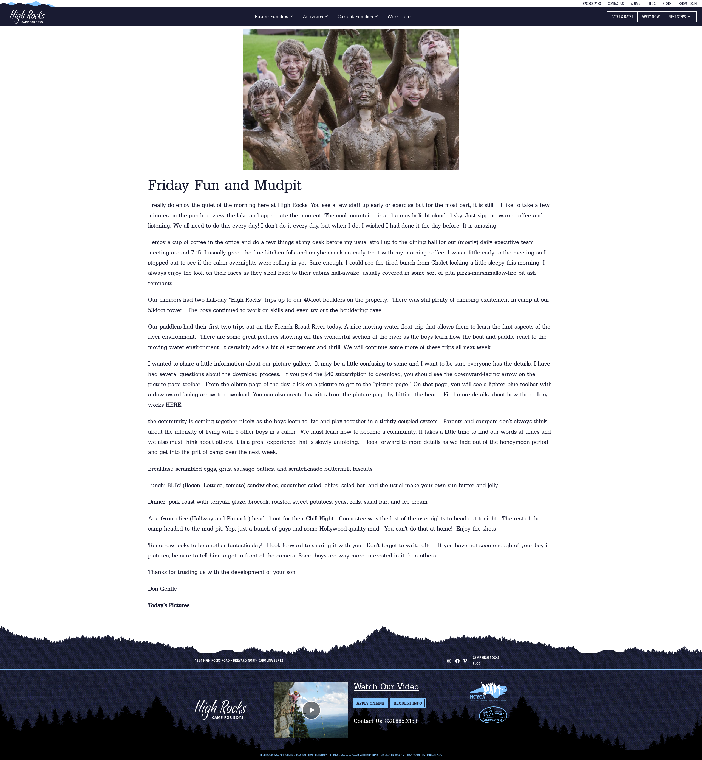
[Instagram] (448, 660)
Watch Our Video (386, 687)
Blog (652, 3)
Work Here (399, 16)
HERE (173, 404)
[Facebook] (457, 660)
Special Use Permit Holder (309, 755)
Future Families (271, 16)
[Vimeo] (465, 660)
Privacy (395, 755)
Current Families (355, 16)
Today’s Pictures (168, 605)
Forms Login (687, 3)
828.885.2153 (592, 3)
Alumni (636, 3)
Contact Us (616, 3)
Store (667, 3)
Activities (313, 16)
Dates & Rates (622, 16)
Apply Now (651, 16)
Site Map (407, 755)
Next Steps (677, 16)
